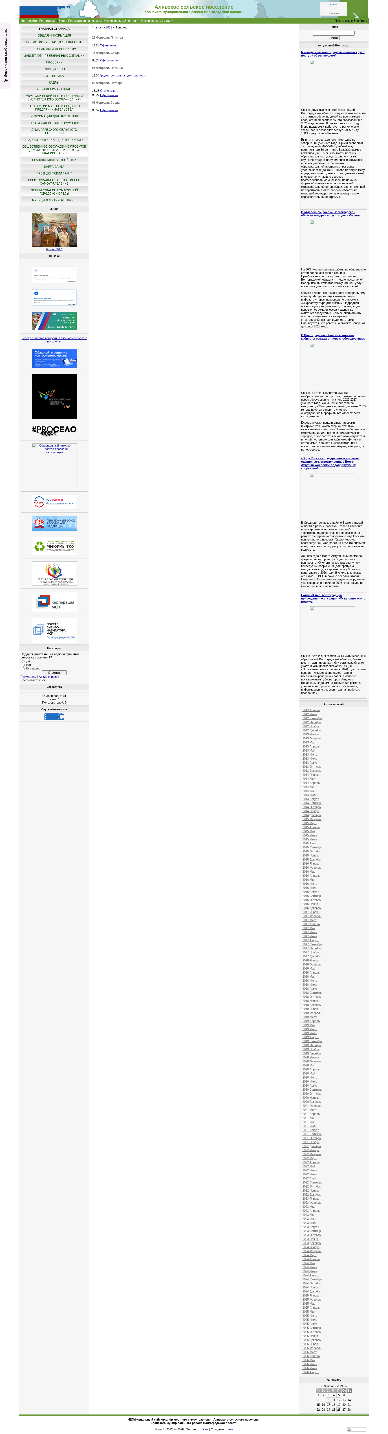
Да (28, 661)
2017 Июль (309, 936)
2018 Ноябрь (311, 1000)
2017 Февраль (312, 916)
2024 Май (308, 1263)
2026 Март (309, 1352)
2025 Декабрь (311, 1340)
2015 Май (308, 831)
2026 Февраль (312, 1348)
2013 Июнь (309, 754)
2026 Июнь (309, 1364)
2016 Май (308, 879)
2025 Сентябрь (312, 1327)
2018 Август (310, 988)
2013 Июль (309, 758)
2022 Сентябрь (312, 1182)
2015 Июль (309, 839)
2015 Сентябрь (312, 847)
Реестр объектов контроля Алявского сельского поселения (54, 339)
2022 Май (308, 1166)
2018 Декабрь (311, 1005)
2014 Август (310, 799)
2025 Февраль (312, 1299)
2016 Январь (311, 863)
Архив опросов (49, 676)
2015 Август (310, 843)
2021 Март (309, 1109)
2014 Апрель (311, 783)
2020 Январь (311, 1057)
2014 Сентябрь (312, 803)
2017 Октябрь (311, 948)
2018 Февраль (312, 964)
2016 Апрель (311, 875)
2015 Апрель (311, 827)
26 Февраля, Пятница (107, 37)
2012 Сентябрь (312, 718)
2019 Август (310, 1037)
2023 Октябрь (311, 1235)
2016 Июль (309, 887)
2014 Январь (311, 774)
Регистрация (47, 20)
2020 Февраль (312, 1061)
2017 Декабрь (311, 956)
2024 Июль (309, 1271)
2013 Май (308, 750)
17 (328, 1404)
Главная (96, 27)
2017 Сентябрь (312, 944)
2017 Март (309, 920)
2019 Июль (309, 1033)
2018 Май (308, 976)
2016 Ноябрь (311, 904)
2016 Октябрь (311, 900)
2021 (109, 27)
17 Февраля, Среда (105, 52)
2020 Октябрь (311, 1093)
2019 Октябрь (311, 1045)
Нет (28, 665)
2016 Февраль (312, 867)
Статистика (107, 90)
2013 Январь (311, 734)
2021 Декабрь (311, 1146)
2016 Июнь (309, 883)
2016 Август (310, 892)
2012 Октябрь (311, 722)
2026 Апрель (311, 1356)
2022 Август (310, 1178)
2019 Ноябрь (311, 1049)
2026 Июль (309, 1368)
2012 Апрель (311, 710)
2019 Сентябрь (312, 1041)
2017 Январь (311, 912)
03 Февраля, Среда (105, 102)
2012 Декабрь (311, 730)
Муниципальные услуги (157, 20)
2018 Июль (309, 984)
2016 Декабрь (311, 908)
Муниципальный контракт (121, 20)
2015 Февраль (312, 819)
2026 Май (308, 1360)
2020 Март (309, 1065)
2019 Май (308, 1025)
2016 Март (309, 871)
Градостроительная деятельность (123, 75)
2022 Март (309, 1158)
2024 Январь (311, 1247)
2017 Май (308, 928)
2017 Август (310, 940)
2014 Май (308, 787)
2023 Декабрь (311, 1243)
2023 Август (310, 1227)
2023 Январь (311, 1198)
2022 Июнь (309, 1170)
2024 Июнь (309, 1267)
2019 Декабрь (311, 1053)
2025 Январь (311, 1295)
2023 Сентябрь (312, 1231)
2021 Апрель (311, 1114)
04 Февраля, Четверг (107, 83)
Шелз (229, 1429)
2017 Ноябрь (311, 952)
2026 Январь (311, 1344)
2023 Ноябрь (311, 1239)
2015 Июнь (309, 835)
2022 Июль (309, 1174)
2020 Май (308, 1073)
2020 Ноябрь (311, 1097)
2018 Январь (311, 960)
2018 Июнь (309, 980)
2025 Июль (309, 1319)
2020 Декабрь (311, 1101)
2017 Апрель (311, 924)
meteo (334, 13)
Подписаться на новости (84, 20)
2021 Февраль (312, 1105)
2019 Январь (311, 1009)
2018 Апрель (311, 972)
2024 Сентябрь (312, 1279)
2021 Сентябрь (312, 1134)
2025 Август (310, 1323)
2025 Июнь (309, 1315)
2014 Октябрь (311, 807)
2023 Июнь (309, 1218)
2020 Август (310, 1085)
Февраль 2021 (333, 1386)
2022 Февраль (312, 1154)
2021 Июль (309, 1126)
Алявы (333, 4)
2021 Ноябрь (311, 1142)
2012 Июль (309, 714)
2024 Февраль (312, 1251)
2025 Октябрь (311, 1332)
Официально (108, 45)
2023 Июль (309, 1223)
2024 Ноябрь (311, 1287)
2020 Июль (309, 1081)
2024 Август (310, 1275)
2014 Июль (309, 795)
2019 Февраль (312, 1013)
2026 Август (310, 1372)
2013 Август (310, 762)
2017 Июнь (309, 932)
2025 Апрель (311, 1307)
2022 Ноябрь (311, 1190)
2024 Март (309, 1255)
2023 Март (309, 1206)
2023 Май (308, 1214)
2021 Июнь (309, 1122)
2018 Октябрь (311, 996)
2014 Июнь (309, 791)
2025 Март (309, 1303)
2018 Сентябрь (312, 992)
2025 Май (308, 1311)
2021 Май (308, 1118)
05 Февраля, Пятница (107, 68)
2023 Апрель (311, 1210)
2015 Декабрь (311, 859)
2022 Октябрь (311, 1186)
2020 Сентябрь (312, 1089)
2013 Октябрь (311, 766)
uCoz (205, 1429)
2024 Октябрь (311, 1283)
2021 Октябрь (311, 1138)
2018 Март (309, 968)
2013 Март (309, 742)
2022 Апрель (311, 1162)
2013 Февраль (312, 738)
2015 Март (309, 823)
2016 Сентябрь (312, 896)
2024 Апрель (311, 1259)
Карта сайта (28, 20)
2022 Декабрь (311, 1194)
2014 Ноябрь (311, 811)
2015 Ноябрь (311, 855)
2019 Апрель (311, 1021)
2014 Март (309, 778)
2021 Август (310, 1130)
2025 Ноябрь (311, 1336)
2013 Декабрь (311, 770)
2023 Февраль (312, 1202)
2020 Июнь (309, 1077)
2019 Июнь (309, 1029)
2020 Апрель (311, 1069)
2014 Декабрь (311, 815)
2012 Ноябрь (311, 726)
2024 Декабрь (311, 1291)
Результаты (28, 676)
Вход (62, 20)
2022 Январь (311, 1150)
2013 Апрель (311, 746)
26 (338, 1409)
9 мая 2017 (54, 249)
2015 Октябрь (311, 851)
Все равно (33, 668)
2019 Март (309, 1017)
